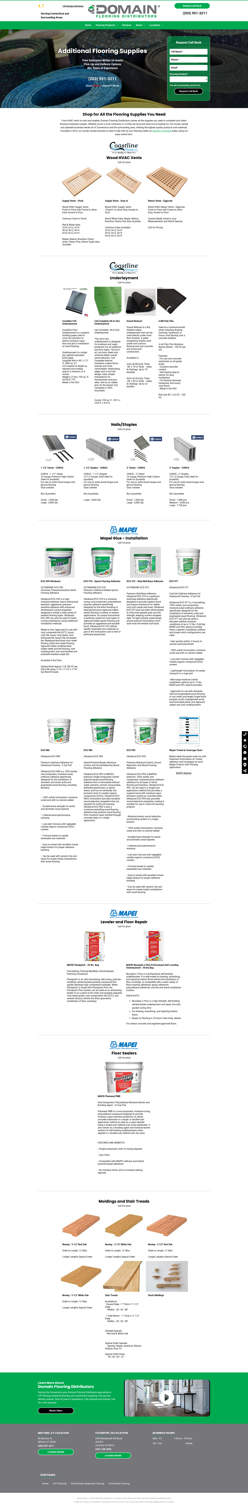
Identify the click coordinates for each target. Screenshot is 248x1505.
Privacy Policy (82, 1498)
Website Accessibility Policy (161, 1498)
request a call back (161, 131)
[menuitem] (88, 25)
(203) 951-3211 (195, 13)
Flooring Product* (179, 74)
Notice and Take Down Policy (139, 1498)
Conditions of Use (120, 1498)
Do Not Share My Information (101, 1498)
